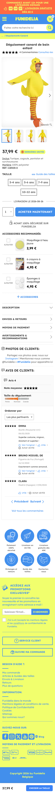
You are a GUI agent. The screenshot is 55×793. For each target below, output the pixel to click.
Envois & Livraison (13, 679)
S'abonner (40, 611)
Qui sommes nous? (13, 717)
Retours (6, 682)
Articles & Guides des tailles (18, 675)
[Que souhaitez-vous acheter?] (4, 18)
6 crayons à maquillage (33, 261)
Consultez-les (45, 52)
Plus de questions (12, 685)
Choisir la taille (39, 788)
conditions (18, 623)
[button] (50, 95)
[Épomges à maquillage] (19, 283)
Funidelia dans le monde (16, 700)
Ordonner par (13, 410)
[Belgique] (5, 737)
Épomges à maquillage (33, 280)
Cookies (7, 710)
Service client (30, 640)
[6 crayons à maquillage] (19, 264)
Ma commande (11, 672)
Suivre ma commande (29, 652)
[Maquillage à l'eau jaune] (19, 245)
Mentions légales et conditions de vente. (25, 703)
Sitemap (7, 713)
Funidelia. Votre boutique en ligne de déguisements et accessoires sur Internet (26, 19)
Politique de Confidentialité (18, 707)
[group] (7, 136)
